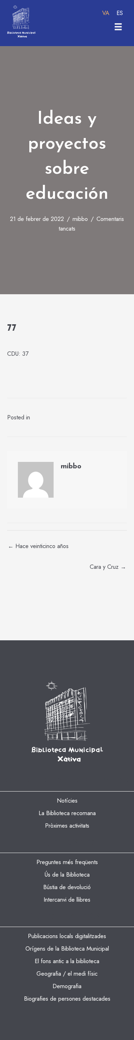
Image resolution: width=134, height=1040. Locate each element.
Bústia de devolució (67, 887)
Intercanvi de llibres (67, 899)
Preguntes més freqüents (67, 862)
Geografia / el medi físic (67, 973)
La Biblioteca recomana (67, 813)
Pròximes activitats (67, 825)
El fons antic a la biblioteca (67, 961)
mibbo (80, 219)
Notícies (67, 800)
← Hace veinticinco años (38, 546)
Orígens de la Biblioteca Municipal (67, 948)
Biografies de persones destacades (67, 998)
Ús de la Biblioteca (67, 874)
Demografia (67, 986)
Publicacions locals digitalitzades (67, 936)
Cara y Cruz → (108, 566)
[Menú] (118, 26)
